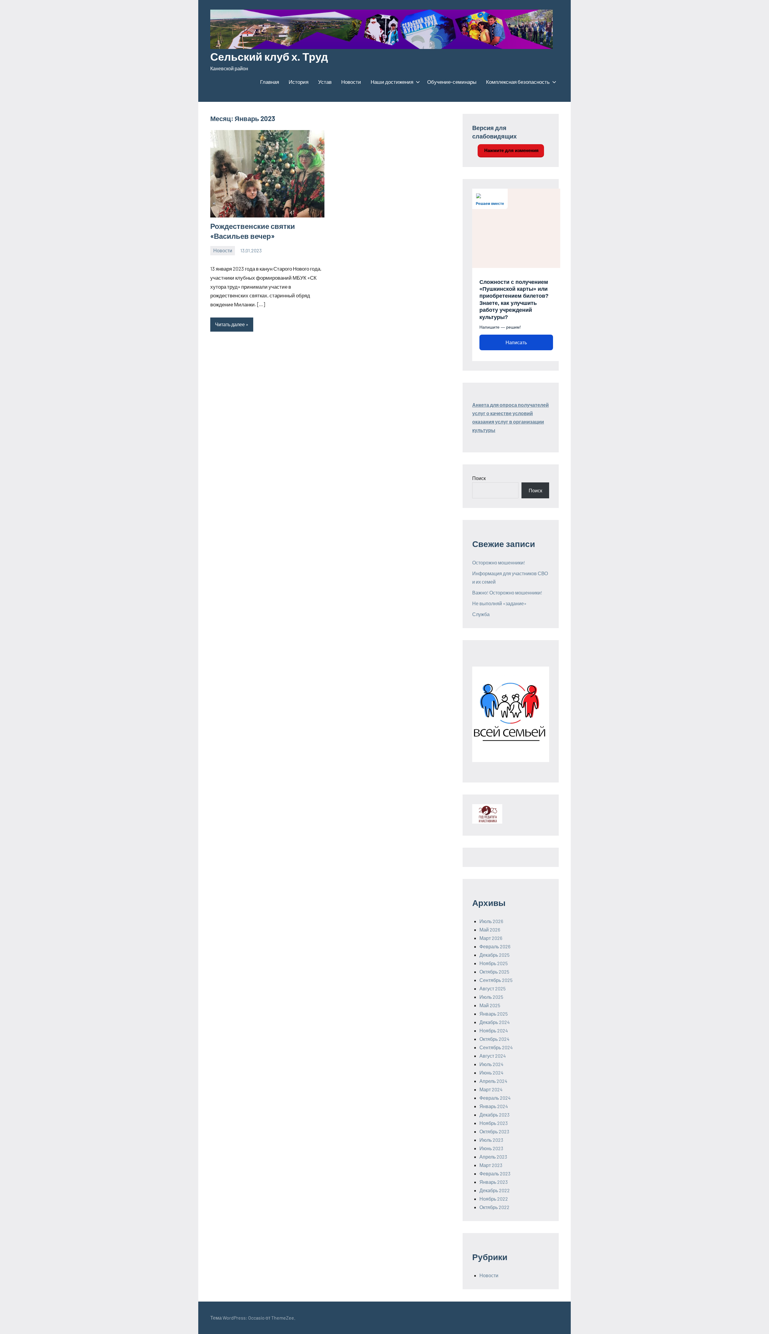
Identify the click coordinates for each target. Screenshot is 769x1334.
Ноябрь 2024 (493, 1030)
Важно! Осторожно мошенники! (507, 592)
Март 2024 (491, 1089)
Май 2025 (489, 1005)
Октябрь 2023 (494, 1131)
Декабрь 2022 (494, 1190)
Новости (351, 82)
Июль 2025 (491, 997)
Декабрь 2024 (494, 1022)
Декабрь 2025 (494, 955)
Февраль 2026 (494, 946)
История (299, 82)
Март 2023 (490, 1165)
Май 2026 (489, 929)
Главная (269, 82)
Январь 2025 (493, 1013)
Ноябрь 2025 (493, 963)
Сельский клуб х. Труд (269, 56)
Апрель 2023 (493, 1156)
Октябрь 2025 (494, 971)
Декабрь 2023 (494, 1114)
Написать (516, 342)
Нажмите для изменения (511, 150)
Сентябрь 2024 (496, 1047)
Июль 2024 (491, 1064)
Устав (325, 82)
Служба (481, 614)
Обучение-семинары (451, 82)
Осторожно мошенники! (498, 562)
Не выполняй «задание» (499, 603)
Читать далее (230, 324)
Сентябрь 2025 (495, 980)
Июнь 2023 (491, 1148)
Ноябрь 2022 (493, 1199)
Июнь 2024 (491, 1072)
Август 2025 (492, 988)
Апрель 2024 (493, 1081)
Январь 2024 (493, 1106)
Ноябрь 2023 (493, 1123)
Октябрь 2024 (494, 1039)
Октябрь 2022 (494, 1207)
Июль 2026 (491, 921)
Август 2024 (492, 1056)
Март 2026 (490, 938)
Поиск (479, 478)
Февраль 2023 (494, 1173)
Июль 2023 (491, 1140)
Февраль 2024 (495, 1098)
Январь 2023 (493, 1182)
